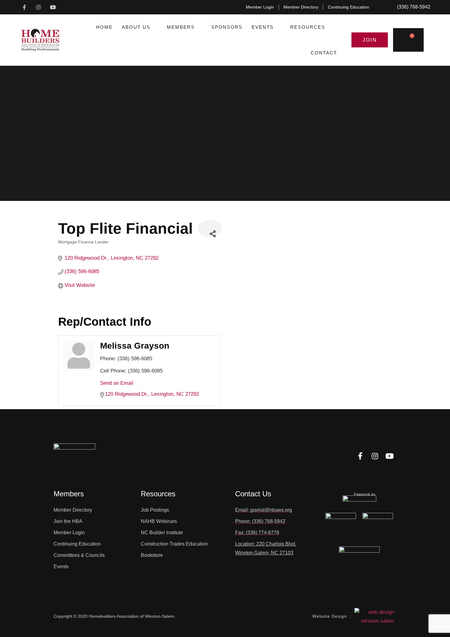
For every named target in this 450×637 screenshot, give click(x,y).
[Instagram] (38, 7)
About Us (136, 27)
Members (181, 27)
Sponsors (226, 27)
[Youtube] (53, 7)
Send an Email (116, 383)
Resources (307, 27)
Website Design (329, 616)
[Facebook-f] (24, 7)
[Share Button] (209, 228)
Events (263, 27)
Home (104, 27)
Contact (324, 52)
